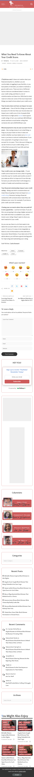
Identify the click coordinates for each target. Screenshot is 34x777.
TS (13, 727)
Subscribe (17, 381)
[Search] (31, 4)
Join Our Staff (10, 676)
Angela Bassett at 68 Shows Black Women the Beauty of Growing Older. (18, 633)
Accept (17, 775)
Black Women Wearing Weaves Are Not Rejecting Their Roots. (17, 660)
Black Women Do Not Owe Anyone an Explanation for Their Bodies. (17, 669)
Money (4, 63)
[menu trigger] (3, 4)
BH (20, 722)
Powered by (12, 388)
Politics (22, 725)
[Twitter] (17, 286)
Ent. (4, 747)
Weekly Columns (17, 63)
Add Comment (24, 60)
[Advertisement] (17, 28)
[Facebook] (12, 286)
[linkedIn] (26, 286)
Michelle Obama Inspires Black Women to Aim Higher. (8, 735)
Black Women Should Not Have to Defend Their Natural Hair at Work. (18, 642)
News (5, 722)
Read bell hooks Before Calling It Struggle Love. (18, 684)
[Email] (12, 291)
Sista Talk (6, 727)
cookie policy (22, 771)
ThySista (6, 60)
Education (7, 720)
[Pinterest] (21, 286)
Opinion (9, 63)
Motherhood (24, 745)
